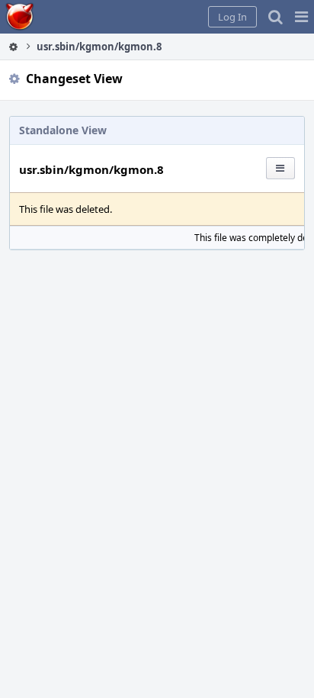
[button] (301, 17)
